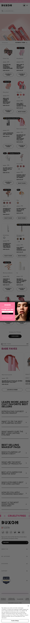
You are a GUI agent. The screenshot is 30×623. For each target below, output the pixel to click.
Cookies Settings (15, 620)
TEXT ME (7, 313)
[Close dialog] (29, 303)
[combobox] (3, 312)
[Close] (28, 605)
